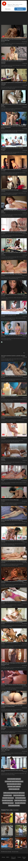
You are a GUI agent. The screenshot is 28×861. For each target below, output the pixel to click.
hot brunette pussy (20, 798)
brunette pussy (7, 795)
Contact (19, 857)
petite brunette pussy (20, 800)
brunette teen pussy (8, 803)
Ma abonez (20, 9)
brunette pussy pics (7, 800)
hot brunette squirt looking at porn (14, 781)
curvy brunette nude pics (14, 779)
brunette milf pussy (20, 803)
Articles (3, 857)
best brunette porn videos (14, 784)
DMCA (7, 857)
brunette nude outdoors (14, 786)
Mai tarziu (7, 9)
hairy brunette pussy (19, 795)
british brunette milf (14, 789)
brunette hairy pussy (8, 798)
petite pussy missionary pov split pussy (14, 792)
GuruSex (16, 810)
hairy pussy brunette (14, 805)
